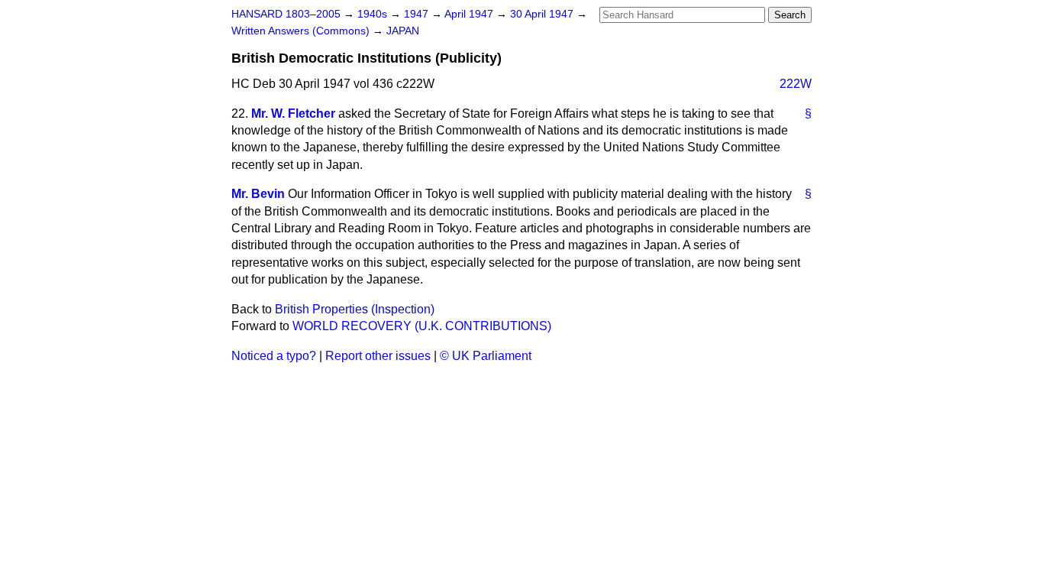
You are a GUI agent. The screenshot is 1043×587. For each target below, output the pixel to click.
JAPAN (402, 31)
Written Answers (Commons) (302, 31)
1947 (417, 14)
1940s (373, 14)
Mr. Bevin (258, 193)
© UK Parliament (485, 355)
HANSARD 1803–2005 (286, 14)
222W (796, 83)
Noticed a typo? (273, 355)
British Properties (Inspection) (354, 309)
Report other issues (378, 355)
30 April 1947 (543, 14)
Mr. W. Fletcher (293, 113)
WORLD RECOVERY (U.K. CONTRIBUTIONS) (421, 325)
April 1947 (470, 14)
